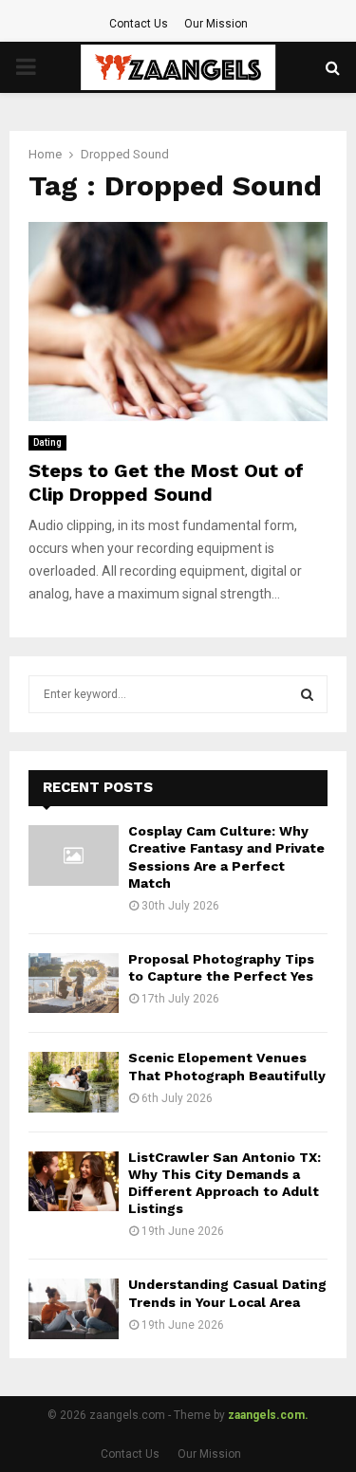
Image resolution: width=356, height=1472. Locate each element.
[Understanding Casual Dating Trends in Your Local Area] (73, 1308)
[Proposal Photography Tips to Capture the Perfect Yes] (73, 983)
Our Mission (216, 23)
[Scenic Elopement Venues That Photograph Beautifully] (73, 1082)
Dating (47, 442)
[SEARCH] (307, 694)
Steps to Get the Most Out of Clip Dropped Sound (166, 482)
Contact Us (138, 23)
